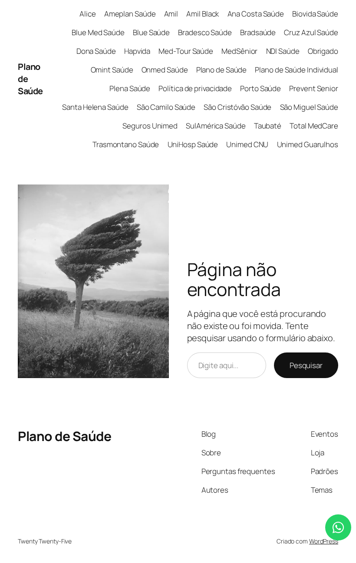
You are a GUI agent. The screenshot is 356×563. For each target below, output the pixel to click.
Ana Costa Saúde (255, 14)
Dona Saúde (96, 51)
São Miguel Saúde (309, 107)
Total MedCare (314, 126)
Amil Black (202, 14)
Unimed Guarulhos (307, 144)
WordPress (323, 541)
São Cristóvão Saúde (237, 107)
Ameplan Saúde (130, 14)
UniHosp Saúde (193, 144)
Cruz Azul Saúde (311, 32)
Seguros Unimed (150, 126)
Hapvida (137, 51)
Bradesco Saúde (205, 32)
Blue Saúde (151, 32)
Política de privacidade (195, 88)
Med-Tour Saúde (185, 51)
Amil (171, 14)
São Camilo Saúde (166, 107)
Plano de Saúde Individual (296, 70)
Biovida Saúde (315, 14)
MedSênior (239, 51)
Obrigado (323, 51)
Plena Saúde (129, 88)
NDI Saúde (283, 51)
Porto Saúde (260, 88)
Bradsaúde (258, 32)
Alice (87, 14)
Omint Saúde (112, 70)
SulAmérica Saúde (215, 126)
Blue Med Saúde (98, 32)
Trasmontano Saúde (125, 144)
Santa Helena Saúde (95, 107)
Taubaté (267, 126)
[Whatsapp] (338, 527)
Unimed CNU (247, 144)
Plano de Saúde (221, 70)
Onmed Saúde (165, 70)
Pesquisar (306, 365)
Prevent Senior (313, 88)
